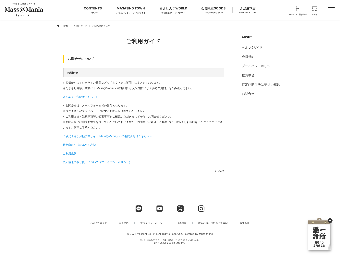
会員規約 (248, 57)
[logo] (24, 10)
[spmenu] (331, 10)
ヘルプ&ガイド (252, 47)
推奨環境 (248, 75)
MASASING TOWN (130, 10)
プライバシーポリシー (257, 66)
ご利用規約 (70, 153)
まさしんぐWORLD (173, 10)
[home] (58, 26)
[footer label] (138, 208)
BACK (220, 170)
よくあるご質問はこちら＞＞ (81, 96)
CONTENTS (93, 10)
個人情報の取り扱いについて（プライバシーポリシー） (97, 162)
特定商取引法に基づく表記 (79, 144)
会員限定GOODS (213, 10)
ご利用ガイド (80, 26)
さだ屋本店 (247, 10)
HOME (65, 26)
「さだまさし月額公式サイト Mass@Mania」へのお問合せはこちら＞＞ (107, 136)
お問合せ (248, 94)
